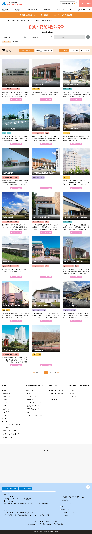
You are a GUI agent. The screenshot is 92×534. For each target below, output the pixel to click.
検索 (88, 37)
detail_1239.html (15, 213)
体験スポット (7, 399)
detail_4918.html (15, 257)
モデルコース (7, 393)
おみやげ (6, 409)
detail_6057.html (46, 213)
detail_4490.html (15, 301)
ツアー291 (6, 427)
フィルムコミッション (64, 10)
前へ (36, 372)
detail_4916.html (76, 257)
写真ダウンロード (33, 409)
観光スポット (7, 396)
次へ (55, 372)
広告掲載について (67, 515)
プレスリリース (66, 503)
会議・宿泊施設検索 (28, 15)
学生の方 (47, 10)
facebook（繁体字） (57, 393)
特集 (4, 390)
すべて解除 (15, 41)
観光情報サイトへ (67, 3)
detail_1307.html (15, 80)
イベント (6, 403)
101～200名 (6, 41)
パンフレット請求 (11, 488)
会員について (65, 509)
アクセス (6, 415)
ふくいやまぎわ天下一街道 (12, 434)
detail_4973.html (76, 213)
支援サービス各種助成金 (64, 15)
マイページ (7, 418)
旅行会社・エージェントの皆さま (20, 20)
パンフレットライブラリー (12, 424)
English (72, 390)
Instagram (53, 399)
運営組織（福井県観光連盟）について (73, 497)
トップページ (5, 20)
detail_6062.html (46, 168)
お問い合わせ (26, 488)
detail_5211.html (76, 301)
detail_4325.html (46, 124)
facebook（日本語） (57, 390)
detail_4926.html (46, 301)
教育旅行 (18, 10)
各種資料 (46, 15)
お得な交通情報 (85, 4)
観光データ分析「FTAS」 (35, 415)
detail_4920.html (15, 168)
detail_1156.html (76, 124)
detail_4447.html (76, 168)
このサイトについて (67, 512)
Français (73, 396)
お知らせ (6, 421)
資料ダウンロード (84, 10)
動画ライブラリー (33, 412)
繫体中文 (73, 393)
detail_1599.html (76, 80)
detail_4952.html (46, 80)
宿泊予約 (6, 412)
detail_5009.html (46, 345)
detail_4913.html (15, 345)
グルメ (5, 406)
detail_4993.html (46, 257)
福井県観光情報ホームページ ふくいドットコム (12, 3)
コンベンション (35, 20)
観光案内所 (65, 500)
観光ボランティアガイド (11, 431)
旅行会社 (5, 10)
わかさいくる (7, 437)
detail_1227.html (15, 124)
